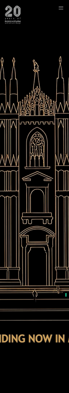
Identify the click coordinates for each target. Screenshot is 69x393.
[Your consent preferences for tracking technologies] (66, 295)
